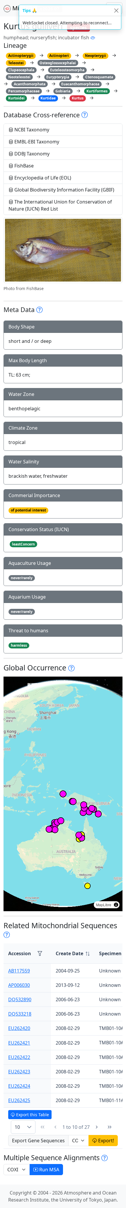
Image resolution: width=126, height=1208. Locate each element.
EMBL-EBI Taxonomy (36, 141)
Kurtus (78, 98)
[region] (63, 794)
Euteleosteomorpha (67, 69)
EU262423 (19, 1071)
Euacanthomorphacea (80, 84)
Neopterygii (95, 55)
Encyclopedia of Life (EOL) (42, 177)
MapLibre (103, 904)
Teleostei (16, 62)
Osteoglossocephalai (58, 62)
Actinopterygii (20, 55)
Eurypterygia (57, 76)
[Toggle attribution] (116, 904)
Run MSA (48, 1169)
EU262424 (19, 1086)
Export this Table (32, 1114)
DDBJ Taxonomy (31, 153)
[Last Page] (109, 1127)
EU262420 (19, 1028)
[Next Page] (97, 1127)
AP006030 (19, 985)
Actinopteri (59, 55)
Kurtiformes (97, 91)
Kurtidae (48, 98)
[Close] (116, 10)
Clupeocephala (21, 69)
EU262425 (19, 1100)
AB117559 (19, 971)
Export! (105, 1140)
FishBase (23, 165)
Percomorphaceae (24, 91)
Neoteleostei (19, 76)
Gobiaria (62, 91)
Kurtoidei (16, 98)
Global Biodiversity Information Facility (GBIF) (63, 190)
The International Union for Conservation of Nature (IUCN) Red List (60, 205)
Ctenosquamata (99, 76)
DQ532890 (19, 999)
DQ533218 (19, 1014)
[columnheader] (72, 953)
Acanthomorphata (29, 84)
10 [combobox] (17, 1127)
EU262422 (19, 1057)
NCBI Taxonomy (31, 129)
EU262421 (19, 1043)
